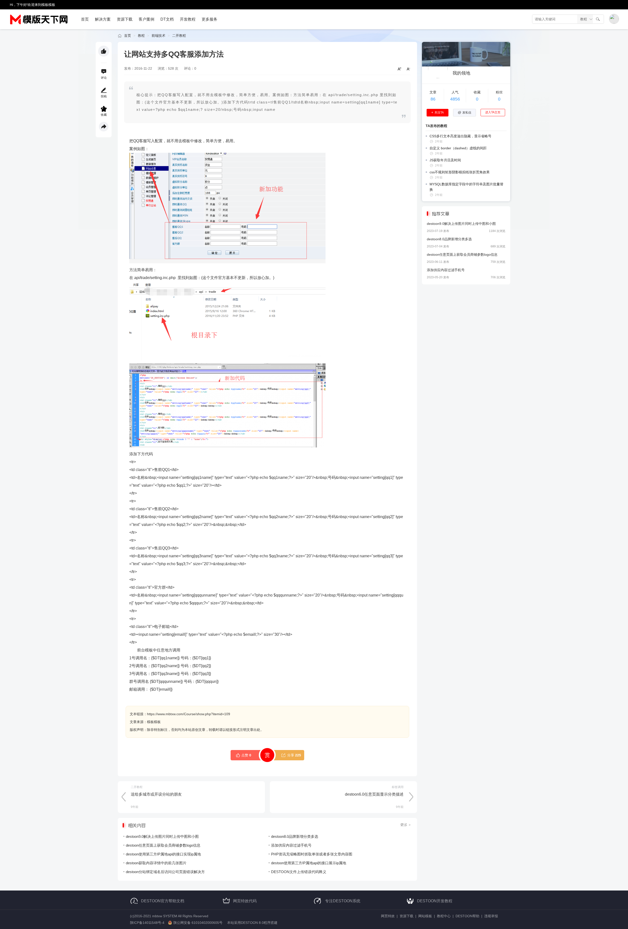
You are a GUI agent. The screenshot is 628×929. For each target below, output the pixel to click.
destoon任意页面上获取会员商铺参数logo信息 (163, 845)
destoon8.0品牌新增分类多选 (294, 836)
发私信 (464, 112)
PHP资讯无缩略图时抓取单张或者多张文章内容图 (311, 854)
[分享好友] (104, 126)
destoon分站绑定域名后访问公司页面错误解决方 (165, 872)
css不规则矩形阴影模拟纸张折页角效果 (460, 172)
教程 (141, 36)
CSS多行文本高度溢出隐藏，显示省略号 (460, 136)
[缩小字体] (406, 68)
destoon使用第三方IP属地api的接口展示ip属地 (308, 863)
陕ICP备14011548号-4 (147, 923)
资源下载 (406, 916)
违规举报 (491, 916)
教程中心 (444, 916)
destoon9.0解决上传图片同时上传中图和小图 (162, 836)
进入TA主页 (492, 112)
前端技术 (158, 36)
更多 (405, 825)
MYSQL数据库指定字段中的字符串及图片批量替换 (466, 186)
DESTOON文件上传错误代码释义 (298, 872)
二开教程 (179, 36)
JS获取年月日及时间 (445, 160)
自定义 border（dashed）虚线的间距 (458, 148)
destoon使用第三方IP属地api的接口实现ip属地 (163, 854)
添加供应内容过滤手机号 (291, 845)
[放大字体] (397, 68)
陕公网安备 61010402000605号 (197, 923)
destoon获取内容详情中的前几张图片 (156, 863)
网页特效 (388, 916)
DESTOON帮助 (467, 916)
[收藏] (104, 109)
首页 (127, 36)
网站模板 (425, 916)
